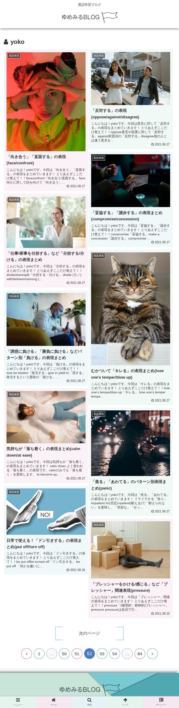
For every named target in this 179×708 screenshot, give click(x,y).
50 (64, 654)
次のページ (89, 633)
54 (114, 654)
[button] (165, 504)
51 (77, 654)
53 (102, 654)
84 (140, 654)
